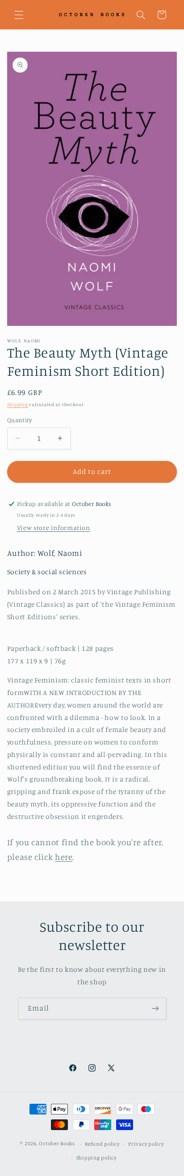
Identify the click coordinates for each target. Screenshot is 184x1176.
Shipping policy (96, 1158)
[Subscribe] (155, 1009)
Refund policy (102, 1144)
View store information (53, 527)
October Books (57, 1144)
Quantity (19, 420)
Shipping (17, 404)
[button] (18, 14)
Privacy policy (145, 1144)
